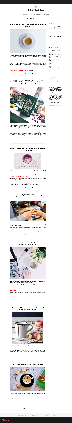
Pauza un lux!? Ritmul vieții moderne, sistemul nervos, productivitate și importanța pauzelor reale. (57, 63)
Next (30, 408)
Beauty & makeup (16, 80)
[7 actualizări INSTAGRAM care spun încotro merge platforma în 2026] (50, 57)
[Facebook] (49, 47)
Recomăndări (34, 3)
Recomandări (21, 80)
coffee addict (24, 194)
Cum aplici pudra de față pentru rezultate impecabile (56, 60)
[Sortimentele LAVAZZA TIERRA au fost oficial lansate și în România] (28, 52)
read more (31, 70)
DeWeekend (2, 419)
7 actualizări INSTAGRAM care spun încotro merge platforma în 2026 (57, 57)
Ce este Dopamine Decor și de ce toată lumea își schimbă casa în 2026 (55, 99)
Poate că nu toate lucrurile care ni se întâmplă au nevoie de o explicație (57, 54)
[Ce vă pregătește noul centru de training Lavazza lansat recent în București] (28, 220)
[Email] (59, 47)
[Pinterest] (57, 47)
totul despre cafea (39, 80)
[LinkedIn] (55, 47)
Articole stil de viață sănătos (24, 3)
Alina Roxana (51, 75)
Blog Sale (46, 3)
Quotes (40, 3)
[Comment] (32, 73)
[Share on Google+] (25, 73)
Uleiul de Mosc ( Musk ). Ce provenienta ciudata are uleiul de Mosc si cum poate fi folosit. (55, 85)
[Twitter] (51, 47)
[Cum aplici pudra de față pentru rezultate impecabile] (50, 60)
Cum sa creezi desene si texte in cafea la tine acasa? (28, 364)
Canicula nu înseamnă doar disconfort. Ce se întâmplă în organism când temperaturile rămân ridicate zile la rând (57, 68)
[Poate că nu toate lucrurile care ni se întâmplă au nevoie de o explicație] (50, 54)
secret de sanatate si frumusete (29, 80)
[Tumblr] (61, 47)
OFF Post (52, 3)
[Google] (53, 47)
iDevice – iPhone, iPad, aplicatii (5, 420)
